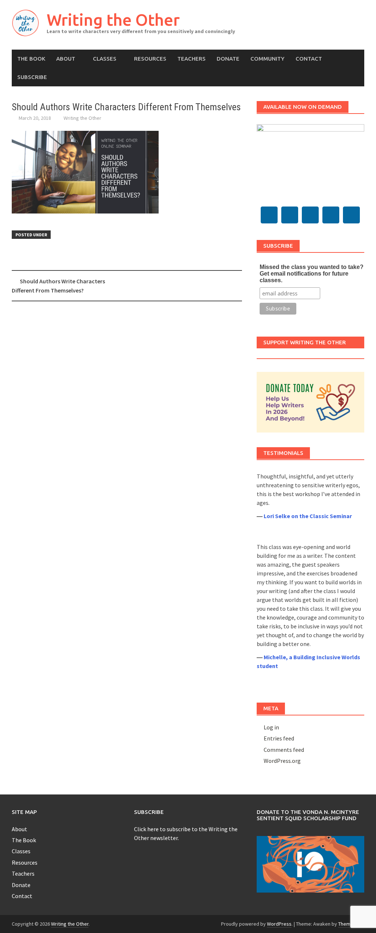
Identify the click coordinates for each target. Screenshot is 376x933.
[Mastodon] (269, 215)
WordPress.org (282, 760)
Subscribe (32, 77)
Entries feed (279, 738)
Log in (271, 727)
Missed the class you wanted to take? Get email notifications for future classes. (312, 273)
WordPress (279, 924)
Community (267, 58)
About (65, 58)
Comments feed (284, 749)
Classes (104, 58)
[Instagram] (330, 215)
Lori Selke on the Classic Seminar (308, 516)
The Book (31, 58)
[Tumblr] (289, 215)
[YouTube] (310, 215)
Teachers (191, 58)
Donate (228, 58)
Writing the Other (113, 20)
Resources (150, 58)
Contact (309, 58)
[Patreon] (351, 215)
